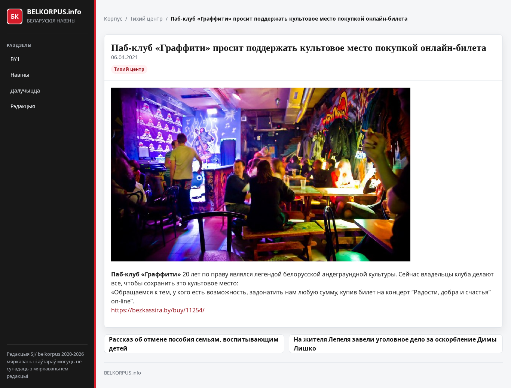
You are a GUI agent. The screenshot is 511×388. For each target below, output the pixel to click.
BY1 (15, 59)
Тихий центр (146, 18)
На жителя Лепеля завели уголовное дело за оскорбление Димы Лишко (395, 343)
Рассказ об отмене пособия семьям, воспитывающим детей (194, 343)
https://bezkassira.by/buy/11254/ (158, 310)
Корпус (113, 18)
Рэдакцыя (22, 106)
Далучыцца (25, 90)
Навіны (19, 74)
